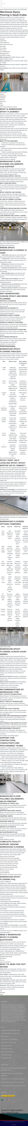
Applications (3, 96)
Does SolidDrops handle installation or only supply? (13, 925)
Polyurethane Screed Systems (8, 1042)
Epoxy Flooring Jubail (6, 1054)
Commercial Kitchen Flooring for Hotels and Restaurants (12, 1074)
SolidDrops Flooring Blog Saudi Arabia (10, 1030)
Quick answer (3, 92)
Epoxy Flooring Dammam (7, 1051)
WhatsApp (2, 992)
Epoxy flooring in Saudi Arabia (7, 856)
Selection (2, 99)
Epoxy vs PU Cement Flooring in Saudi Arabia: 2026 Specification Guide (14, 1069)
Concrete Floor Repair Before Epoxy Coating (12, 1082)
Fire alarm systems (4, 870)
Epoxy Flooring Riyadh (6, 1045)
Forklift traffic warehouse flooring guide (9, 858)
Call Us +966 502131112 (8, 1096)
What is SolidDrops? (6, 881)
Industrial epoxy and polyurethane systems (10, 860)
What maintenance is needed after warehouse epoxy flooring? (13, 927)
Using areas (3, 101)
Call (1, 990)
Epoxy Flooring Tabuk (6, 1057)
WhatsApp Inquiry (4, 53)
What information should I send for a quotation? (13, 919)
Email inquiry (3, 958)
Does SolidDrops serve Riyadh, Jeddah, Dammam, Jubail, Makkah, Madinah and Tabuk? (13, 904)
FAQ (1, 103)
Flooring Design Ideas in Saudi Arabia (10, 1033)
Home (2, 1027)
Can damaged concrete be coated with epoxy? (12, 910)
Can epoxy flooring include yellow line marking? (12, 914)
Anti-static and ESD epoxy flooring (8, 865)
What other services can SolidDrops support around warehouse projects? (13, 931)
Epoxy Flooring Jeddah (7, 1048)
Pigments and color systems (7, 869)
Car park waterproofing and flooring (9, 867)
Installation (2, 97)
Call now (2, 960)
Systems (2, 94)
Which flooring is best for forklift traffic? (10, 901)
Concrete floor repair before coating (9, 861)
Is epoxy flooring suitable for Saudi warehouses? (13, 896)
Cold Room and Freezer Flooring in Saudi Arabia (13, 1078)
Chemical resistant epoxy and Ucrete (9, 863)
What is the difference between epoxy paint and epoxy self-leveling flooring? (14, 898)
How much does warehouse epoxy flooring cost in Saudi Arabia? (13, 907)
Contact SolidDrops (4, 872)
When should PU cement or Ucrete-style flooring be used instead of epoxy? (13, 916)
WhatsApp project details (6, 956)
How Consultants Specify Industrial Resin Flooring (13, 1085)
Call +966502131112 (5, 51)
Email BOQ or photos (5, 55)
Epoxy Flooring (5, 1036)
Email (1, 994)
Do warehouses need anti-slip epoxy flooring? (12, 912)
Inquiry (1, 105)
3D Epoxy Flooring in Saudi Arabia (9, 1039)
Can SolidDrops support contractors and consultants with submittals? (13, 922)
